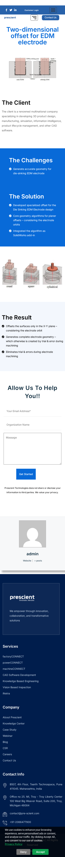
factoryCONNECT (13, 656)
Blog (5, 741)
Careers (7, 754)
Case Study (9, 729)
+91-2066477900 (20, 821)
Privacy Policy (13, 844)
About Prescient (12, 717)
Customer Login (32, 10)
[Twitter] (32, 2)
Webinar (7, 735)
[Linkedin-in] (38, 2)
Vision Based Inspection (17, 687)
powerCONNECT (13, 662)
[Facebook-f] (27, 2)
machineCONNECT (14, 668)
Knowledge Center (14, 723)
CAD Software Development (19, 674)
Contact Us (9, 760)
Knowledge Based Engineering (21, 681)
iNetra (6, 693)
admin (32, 553)
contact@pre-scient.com (24, 813)
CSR (5, 748)
